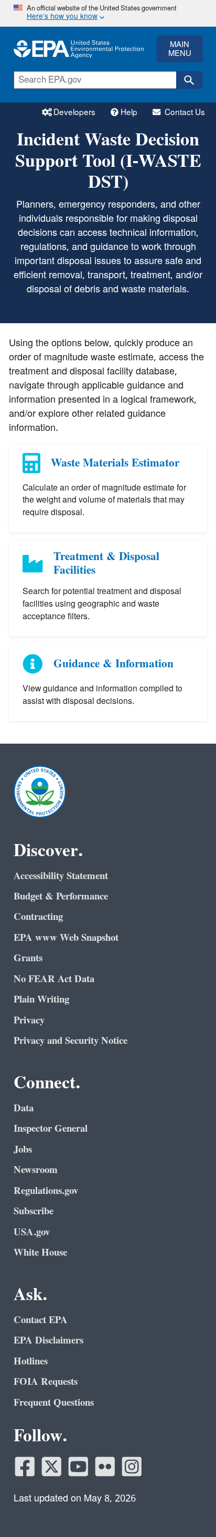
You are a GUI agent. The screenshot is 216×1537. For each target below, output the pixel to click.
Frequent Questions (54, 1402)
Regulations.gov (46, 1191)
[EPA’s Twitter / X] (51, 1466)
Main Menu (179, 49)
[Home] (78, 49)
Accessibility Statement (61, 876)
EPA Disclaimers (48, 1340)
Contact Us (184, 112)
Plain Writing (41, 999)
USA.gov (32, 1232)
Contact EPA (41, 1320)
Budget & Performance (61, 896)
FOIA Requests (46, 1381)
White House (40, 1252)
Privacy (29, 1020)
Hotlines (31, 1361)
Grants (28, 958)
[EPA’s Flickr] (105, 1466)
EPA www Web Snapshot (66, 937)
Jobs (23, 1149)
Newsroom (36, 1170)
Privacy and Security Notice (70, 1040)
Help (130, 112)
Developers (75, 112)
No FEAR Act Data (54, 979)
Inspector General (51, 1128)
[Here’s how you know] (108, 13)
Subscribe (33, 1211)
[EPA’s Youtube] (78, 1466)
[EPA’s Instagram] (132, 1466)
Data (24, 1108)
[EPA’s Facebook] (25, 1466)
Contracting (38, 917)
